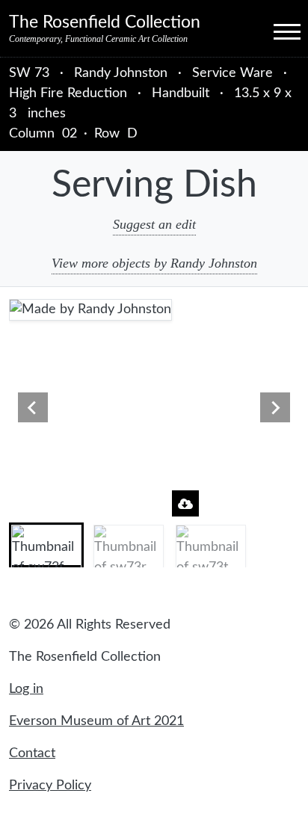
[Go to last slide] (33, 407)
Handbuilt (180, 93)
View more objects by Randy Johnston (154, 263)
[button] (46, 544)
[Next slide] (275, 407)
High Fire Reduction (68, 93)
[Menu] (273, 30)
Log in (26, 689)
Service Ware (232, 73)
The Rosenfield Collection (104, 22)
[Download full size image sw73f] (185, 503)
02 (69, 134)
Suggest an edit (154, 224)
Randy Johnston (122, 73)
